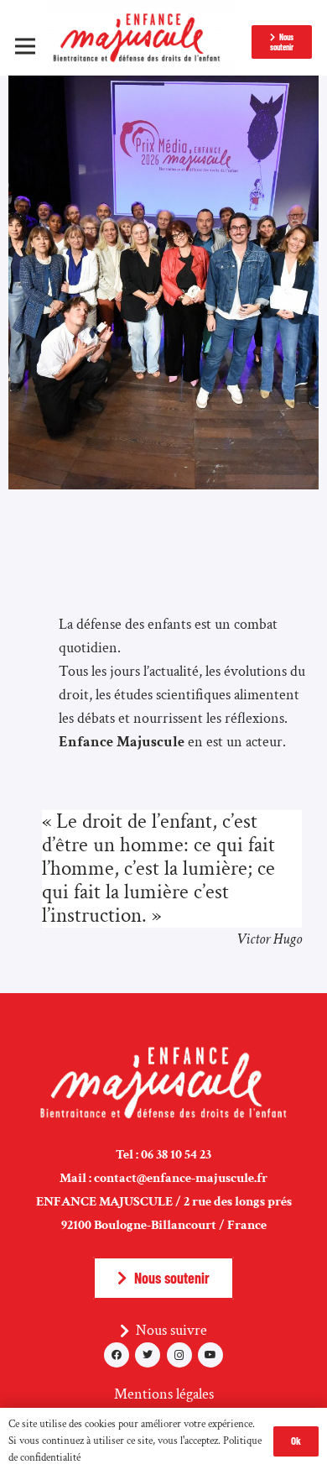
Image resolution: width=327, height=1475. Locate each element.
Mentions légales (164, 1394)
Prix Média (68, 479)
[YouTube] (210, 1355)
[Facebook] (116, 1355)
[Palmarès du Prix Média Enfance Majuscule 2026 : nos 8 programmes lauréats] (163, 87)
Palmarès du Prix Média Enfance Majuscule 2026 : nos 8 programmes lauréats (161, 422)
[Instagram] (179, 1355)
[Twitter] (147, 1355)
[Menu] (25, 46)
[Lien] (139, 38)
